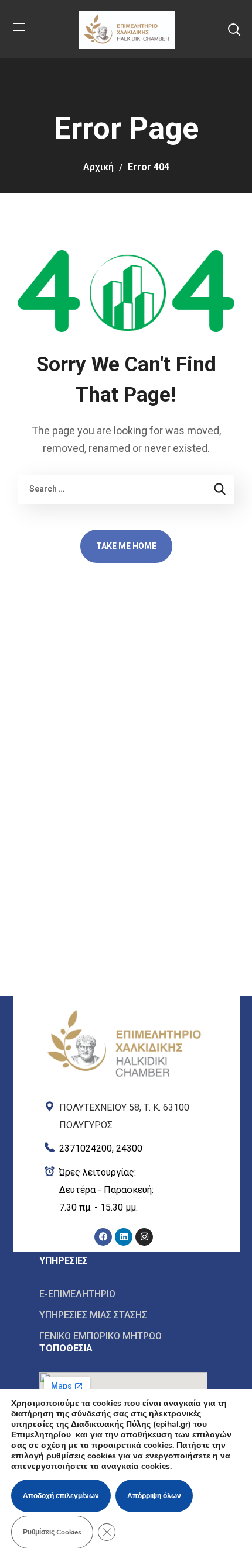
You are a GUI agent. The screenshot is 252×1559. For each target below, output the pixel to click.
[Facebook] (103, 1237)
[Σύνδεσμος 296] (124, 1146)
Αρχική (98, 166)
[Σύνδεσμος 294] (124, 1011)
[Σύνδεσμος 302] (123, 1315)
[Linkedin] (123, 1237)
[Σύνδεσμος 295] (124, 1113)
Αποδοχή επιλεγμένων (61, 1496)
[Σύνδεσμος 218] (126, 28)
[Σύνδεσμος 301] (123, 1294)
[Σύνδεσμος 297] (124, 1190)
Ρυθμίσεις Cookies (52, 1532)
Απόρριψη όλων (154, 1496)
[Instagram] (144, 1237)
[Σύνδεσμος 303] (123, 1336)
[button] (234, 29)
